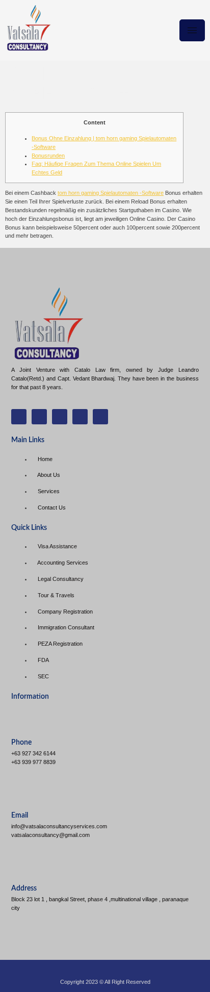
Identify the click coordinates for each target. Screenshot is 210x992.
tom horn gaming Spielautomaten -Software (111, 193)
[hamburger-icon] (192, 30)
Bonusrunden (48, 155)
